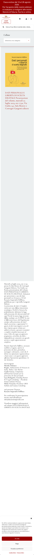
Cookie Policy (12, 552)
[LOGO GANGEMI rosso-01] (6, 15)
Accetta (17, 538)
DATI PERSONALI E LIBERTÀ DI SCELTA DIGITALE (17, 406)
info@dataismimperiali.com (14, 399)
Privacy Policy (20, 552)
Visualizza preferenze (17, 548)
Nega (17, 543)
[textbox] (16, 40)
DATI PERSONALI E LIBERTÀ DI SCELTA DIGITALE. (16, 293)
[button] (31, 518)
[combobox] (17, 40)
